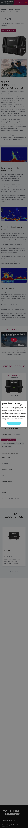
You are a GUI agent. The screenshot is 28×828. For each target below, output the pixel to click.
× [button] (25, 404)
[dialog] (14, 414)
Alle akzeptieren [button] (14, 423)
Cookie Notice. (5, 419)
